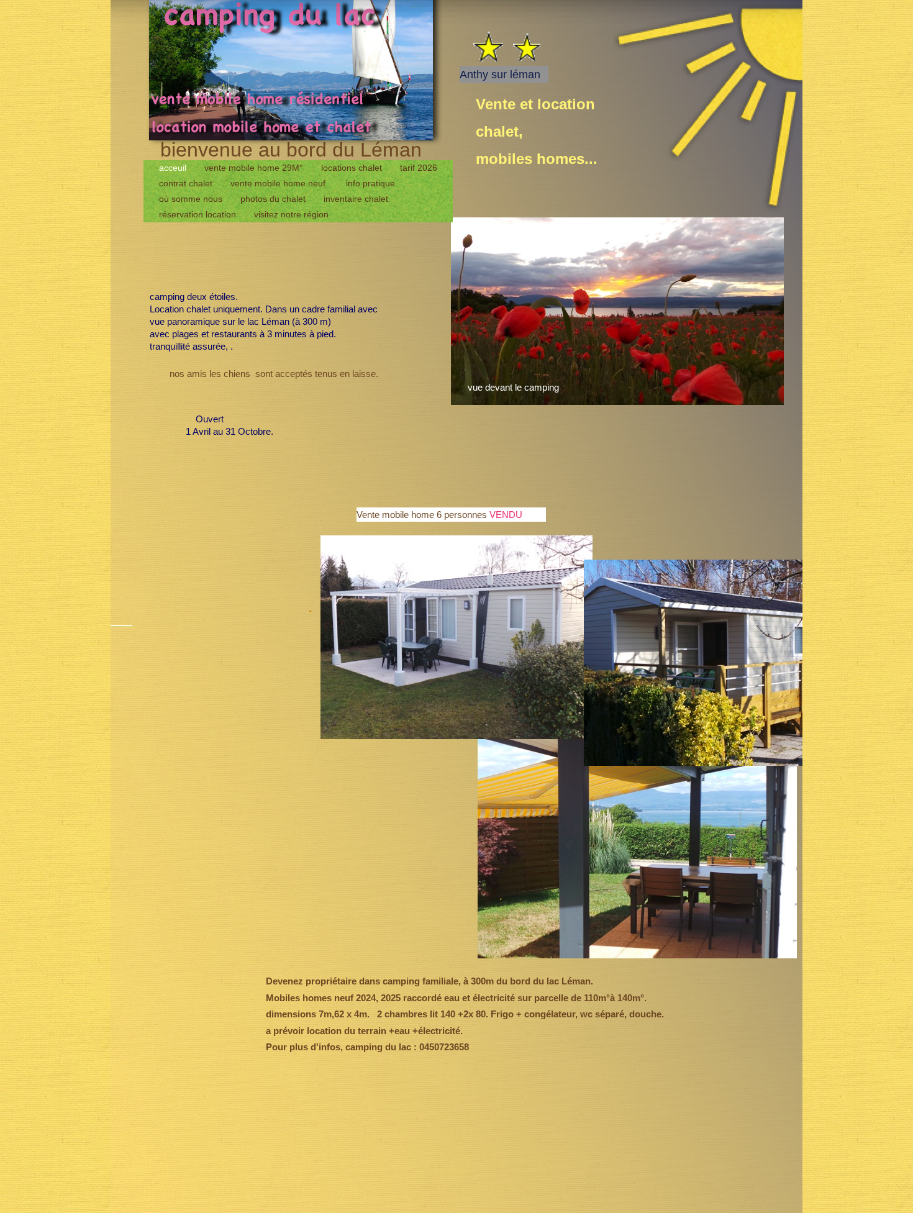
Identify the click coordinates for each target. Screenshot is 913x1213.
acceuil (174, 168)
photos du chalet (274, 199)
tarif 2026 (418, 168)
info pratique (370, 183)
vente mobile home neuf (280, 183)
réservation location (198, 214)
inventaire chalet (357, 199)
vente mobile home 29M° (255, 168)
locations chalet (352, 168)
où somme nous (192, 199)
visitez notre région (291, 214)
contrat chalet (187, 183)
